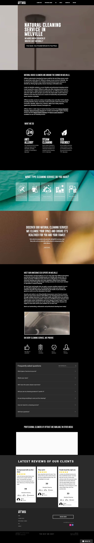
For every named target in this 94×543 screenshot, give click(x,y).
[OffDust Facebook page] (73, 525)
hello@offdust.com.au (68, 522)
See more (65, 152)
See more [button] (48, 152)
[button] (30, 132)
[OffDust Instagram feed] (70, 525)
